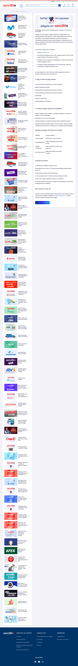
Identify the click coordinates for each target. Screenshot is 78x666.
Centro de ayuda (20, 639)
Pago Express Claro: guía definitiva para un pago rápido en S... (23, 473)
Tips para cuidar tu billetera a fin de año (22, 602)
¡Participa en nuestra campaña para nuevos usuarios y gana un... (23, 413)
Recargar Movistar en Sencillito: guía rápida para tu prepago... (22, 70)
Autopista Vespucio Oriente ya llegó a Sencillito (22, 370)
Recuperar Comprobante (22, 642)
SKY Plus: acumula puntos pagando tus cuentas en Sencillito (22, 113)
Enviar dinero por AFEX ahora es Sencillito (22, 550)
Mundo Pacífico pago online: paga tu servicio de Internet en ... (23, 396)
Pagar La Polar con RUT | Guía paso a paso (22, 130)
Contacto (18, 636)
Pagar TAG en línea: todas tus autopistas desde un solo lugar (22, 104)
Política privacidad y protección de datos (24, 646)
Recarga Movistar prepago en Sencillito (22, 44)
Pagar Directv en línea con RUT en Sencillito (23, 181)
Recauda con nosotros (62, 639)
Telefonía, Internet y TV (60, 195)
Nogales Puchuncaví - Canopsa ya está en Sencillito (23, 224)
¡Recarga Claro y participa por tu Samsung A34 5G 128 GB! (22, 559)
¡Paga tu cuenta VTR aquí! (43, 202)
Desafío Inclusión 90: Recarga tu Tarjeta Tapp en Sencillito (22, 422)
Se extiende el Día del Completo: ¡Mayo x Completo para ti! (22, 576)
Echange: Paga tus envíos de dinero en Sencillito (22, 404)
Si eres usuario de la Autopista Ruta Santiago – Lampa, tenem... (22, 567)
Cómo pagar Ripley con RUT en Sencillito (22, 447)
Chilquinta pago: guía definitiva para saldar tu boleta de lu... (22, 293)
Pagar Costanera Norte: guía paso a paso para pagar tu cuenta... (22, 241)
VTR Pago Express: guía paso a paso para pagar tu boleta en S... (23, 490)
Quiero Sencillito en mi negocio (45, 636)
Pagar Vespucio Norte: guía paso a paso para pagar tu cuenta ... (22, 232)
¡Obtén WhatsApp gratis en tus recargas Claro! (22, 439)
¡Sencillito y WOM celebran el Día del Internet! (22, 361)
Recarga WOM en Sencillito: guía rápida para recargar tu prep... (22, 95)
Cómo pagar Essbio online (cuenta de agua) (22, 52)
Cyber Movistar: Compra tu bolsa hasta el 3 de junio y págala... (22, 18)
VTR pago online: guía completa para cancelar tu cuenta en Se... (23, 464)
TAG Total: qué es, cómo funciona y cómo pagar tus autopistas (22, 35)
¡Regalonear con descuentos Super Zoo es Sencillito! (22, 258)
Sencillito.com (45, 52)
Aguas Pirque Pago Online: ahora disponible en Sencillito (22, 533)
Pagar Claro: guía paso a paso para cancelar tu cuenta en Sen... (22, 524)
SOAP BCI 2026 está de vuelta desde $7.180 (22, 78)
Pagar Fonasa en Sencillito (21, 379)
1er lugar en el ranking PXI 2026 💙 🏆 (23, 121)
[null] (29, 18)
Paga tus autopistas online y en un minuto (22, 336)
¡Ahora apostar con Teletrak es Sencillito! (22, 610)
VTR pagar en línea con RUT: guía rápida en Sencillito (22, 507)
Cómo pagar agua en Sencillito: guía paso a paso (23, 456)
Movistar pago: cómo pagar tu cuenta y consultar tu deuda (22, 27)
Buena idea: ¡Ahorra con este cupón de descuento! (22, 542)
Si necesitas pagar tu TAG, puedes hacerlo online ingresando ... (22, 164)
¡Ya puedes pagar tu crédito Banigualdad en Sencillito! (22, 276)
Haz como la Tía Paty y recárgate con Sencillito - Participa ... (23, 593)
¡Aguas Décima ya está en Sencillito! (22, 353)
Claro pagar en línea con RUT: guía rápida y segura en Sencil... (22, 516)
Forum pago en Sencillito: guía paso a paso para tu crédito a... (23, 267)
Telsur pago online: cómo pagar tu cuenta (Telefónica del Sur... (23, 61)
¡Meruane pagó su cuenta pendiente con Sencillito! (22, 207)
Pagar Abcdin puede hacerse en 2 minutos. (23, 138)
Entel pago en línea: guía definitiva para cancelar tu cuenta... (22, 482)
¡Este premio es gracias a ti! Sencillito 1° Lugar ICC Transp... (22, 585)
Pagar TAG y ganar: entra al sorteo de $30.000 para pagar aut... (22, 284)
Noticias (39, 645)
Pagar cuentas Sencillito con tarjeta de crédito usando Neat (22, 499)
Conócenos (39, 642)
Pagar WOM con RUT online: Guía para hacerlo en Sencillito (22, 173)
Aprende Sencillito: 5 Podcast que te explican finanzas (22, 619)
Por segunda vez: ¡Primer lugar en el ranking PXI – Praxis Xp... (22, 301)
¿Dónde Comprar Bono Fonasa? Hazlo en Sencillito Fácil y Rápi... (22, 310)
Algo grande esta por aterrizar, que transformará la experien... (22, 189)
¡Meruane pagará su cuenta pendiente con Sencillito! (22, 430)
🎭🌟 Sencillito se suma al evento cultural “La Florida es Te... (23, 155)
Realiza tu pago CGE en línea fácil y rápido (22, 319)
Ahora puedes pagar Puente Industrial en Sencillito (22, 216)
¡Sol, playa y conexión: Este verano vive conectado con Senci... (21, 87)
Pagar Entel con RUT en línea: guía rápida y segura (23, 198)
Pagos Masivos (61, 636)
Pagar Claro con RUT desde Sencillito (22, 147)
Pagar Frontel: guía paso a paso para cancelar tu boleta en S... (22, 387)
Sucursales (39, 639)
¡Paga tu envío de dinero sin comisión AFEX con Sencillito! (22, 327)
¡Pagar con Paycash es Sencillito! (22, 344)
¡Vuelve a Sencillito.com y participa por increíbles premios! (22, 250)
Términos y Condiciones (22, 649)
